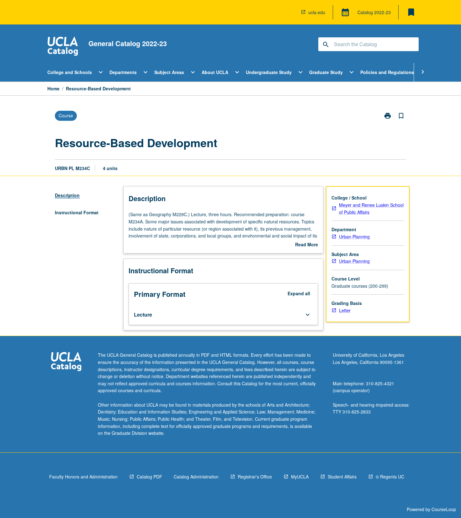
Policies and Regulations (387, 72)
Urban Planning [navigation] (354, 236)
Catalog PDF (149, 476)
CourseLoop (444, 509)
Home (53, 88)
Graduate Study (326, 72)
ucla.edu (316, 12)
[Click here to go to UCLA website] (66, 362)
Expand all (299, 293)
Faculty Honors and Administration (83, 476)
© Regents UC (390, 476)
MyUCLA (300, 476)
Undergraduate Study (269, 72)
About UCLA (215, 72)
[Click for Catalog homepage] (62, 47)
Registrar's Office (255, 476)
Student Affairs (342, 476)
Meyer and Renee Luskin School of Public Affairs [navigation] (371, 208)
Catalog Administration (196, 476)
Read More (306, 244)
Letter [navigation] (345, 310)
